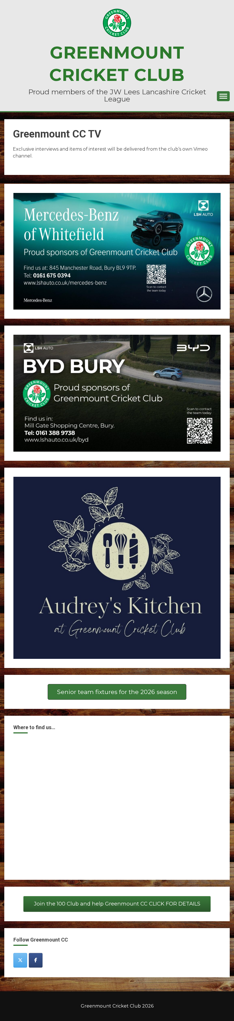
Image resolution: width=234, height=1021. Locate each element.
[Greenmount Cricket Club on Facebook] (36, 960)
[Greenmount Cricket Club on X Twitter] (20, 960)
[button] (117, 692)
